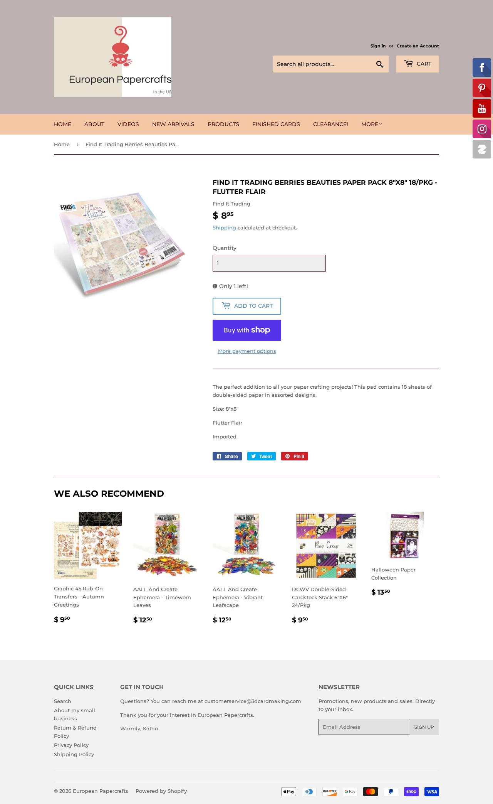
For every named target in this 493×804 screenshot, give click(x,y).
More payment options (247, 351)
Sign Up (424, 727)
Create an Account (418, 46)
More (369, 124)
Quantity (224, 247)
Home (62, 124)
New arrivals (173, 124)
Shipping (224, 227)
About (94, 124)
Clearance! (330, 124)
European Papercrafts (100, 791)
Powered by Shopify (161, 791)
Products (223, 124)
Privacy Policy (71, 745)
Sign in (378, 46)
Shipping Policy (74, 754)
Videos (128, 124)
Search (62, 701)
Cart (423, 63)
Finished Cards (276, 124)
